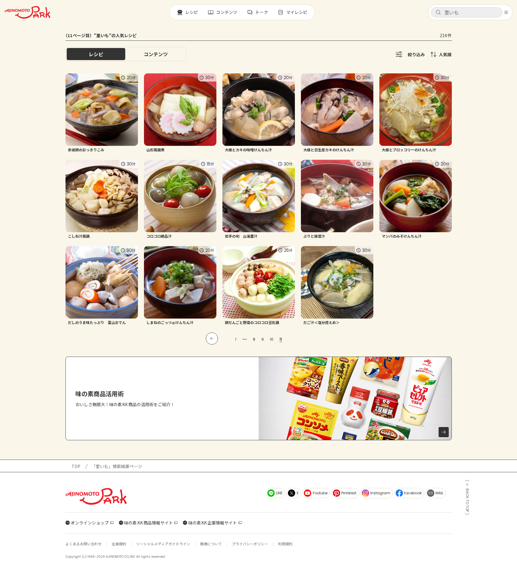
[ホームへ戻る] (27, 12)
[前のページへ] (212, 338)
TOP (76, 466)
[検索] (438, 12)
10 (271, 339)
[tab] (155, 54)
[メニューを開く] (506, 12)
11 (280, 339)
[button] (467, 12)
